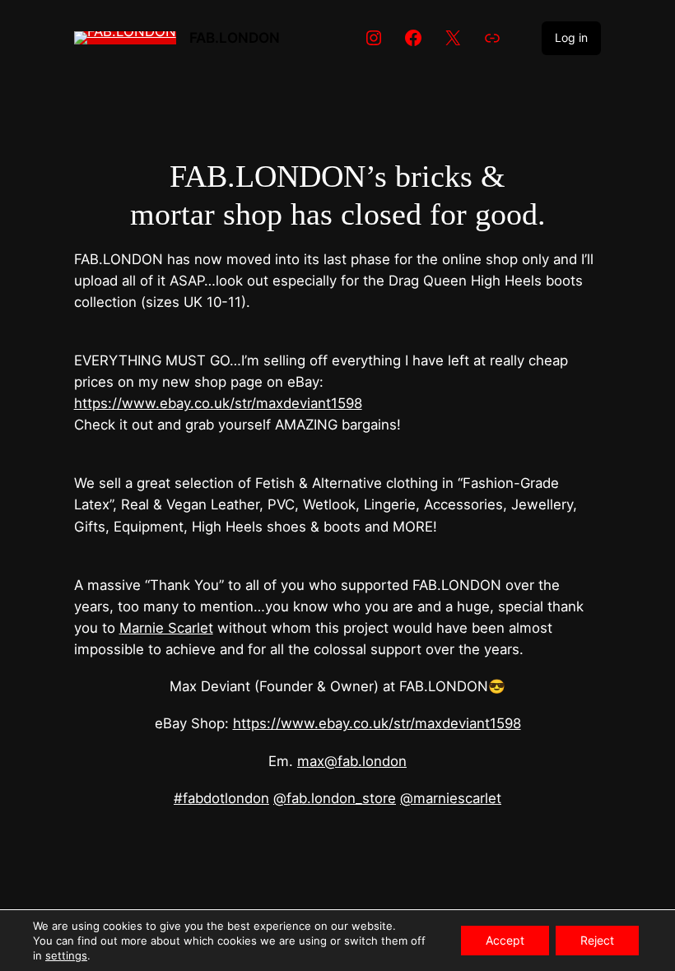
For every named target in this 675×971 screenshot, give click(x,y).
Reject (597, 940)
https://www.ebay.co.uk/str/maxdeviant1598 (218, 403)
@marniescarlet (450, 798)
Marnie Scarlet (166, 628)
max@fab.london (352, 761)
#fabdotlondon (221, 798)
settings (66, 955)
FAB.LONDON (234, 37)
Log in (571, 37)
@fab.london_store (334, 798)
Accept (505, 940)
